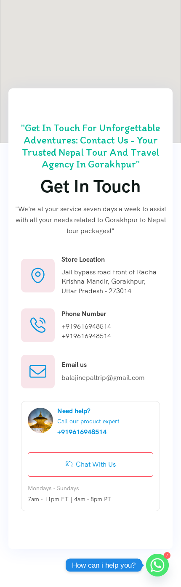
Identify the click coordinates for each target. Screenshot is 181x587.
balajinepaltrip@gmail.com (103, 377)
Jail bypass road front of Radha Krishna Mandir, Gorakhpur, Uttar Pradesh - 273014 (109, 281)
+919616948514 (86, 326)
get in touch (90, 186)
